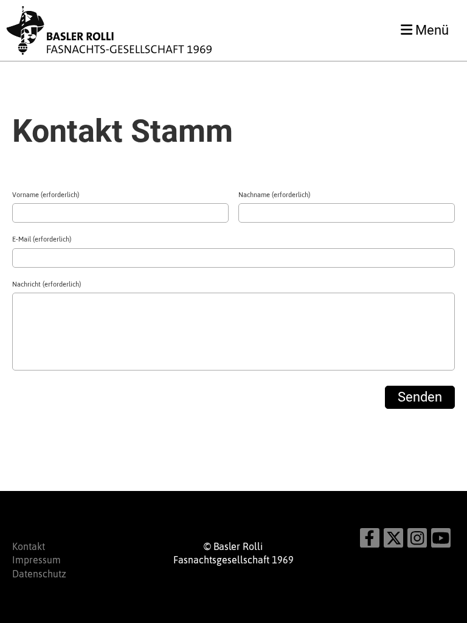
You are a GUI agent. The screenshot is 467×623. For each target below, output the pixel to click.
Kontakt (28, 546)
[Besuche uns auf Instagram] (417, 540)
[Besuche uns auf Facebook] (369, 540)
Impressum (36, 559)
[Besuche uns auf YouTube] (441, 540)
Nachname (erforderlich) (274, 194)
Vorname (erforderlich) (45, 194)
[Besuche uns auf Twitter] (393, 540)
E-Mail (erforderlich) (41, 239)
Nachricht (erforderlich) (46, 284)
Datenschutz (39, 573)
